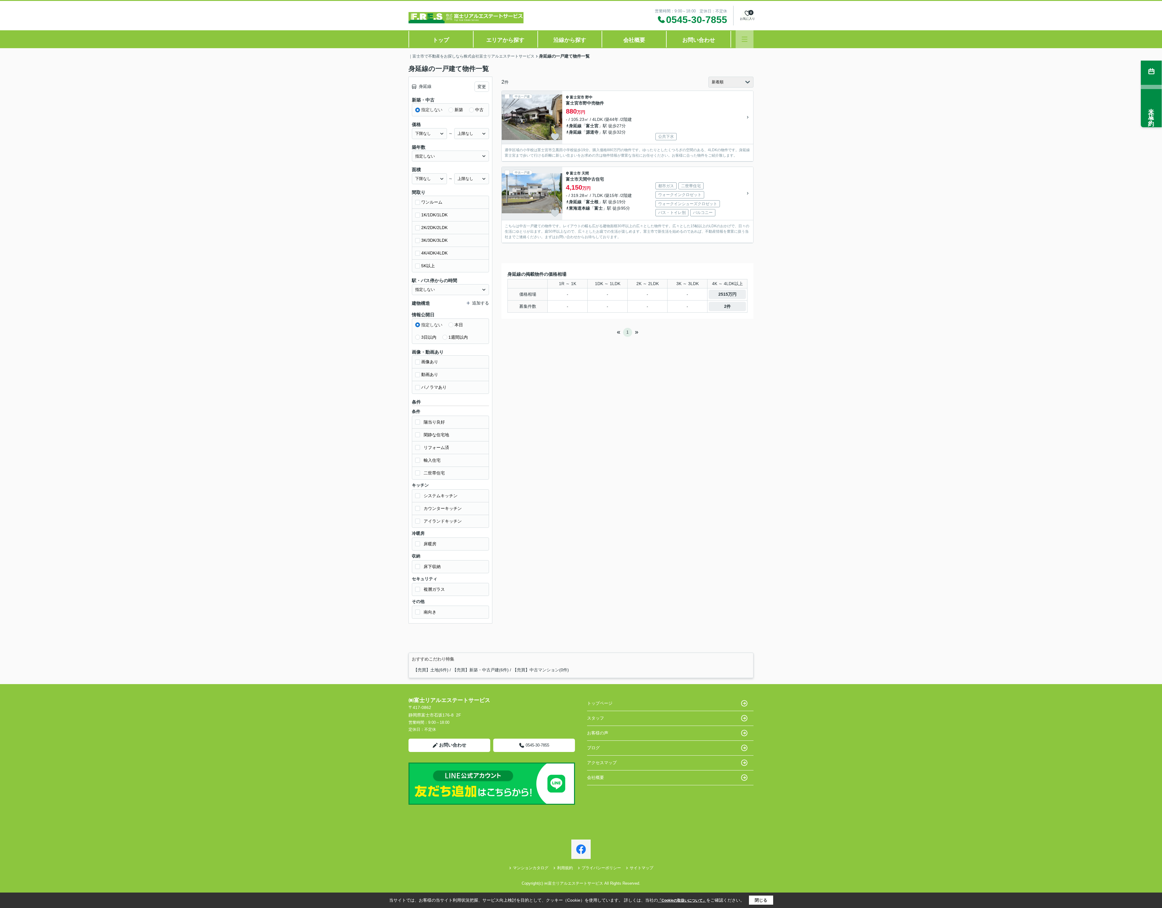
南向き (430, 612)
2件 (727, 306)
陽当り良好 (434, 422)
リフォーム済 (436, 447)
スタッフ (595, 718)
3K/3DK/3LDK (434, 240)
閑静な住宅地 (436, 434)
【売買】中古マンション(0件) (541, 669)
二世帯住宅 (434, 473)
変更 (482, 86)
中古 (479, 109)
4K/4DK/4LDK (434, 253)
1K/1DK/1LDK (434, 214)
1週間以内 (458, 337)
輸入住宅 (432, 460)
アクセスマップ (602, 762)
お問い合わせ (698, 40)
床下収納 (432, 566)
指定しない (431, 109)
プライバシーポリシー (601, 868)
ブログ (593, 747)
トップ (441, 40)
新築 (459, 109)
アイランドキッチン (443, 521)
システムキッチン (441, 495)
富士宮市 (577, 97)
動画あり (429, 374)
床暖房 (430, 543)
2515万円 (727, 294)
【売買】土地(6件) (430, 669)
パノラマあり (434, 387)
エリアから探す (505, 40)
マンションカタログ (530, 868)
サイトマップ (641, 868)
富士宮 (592, 125)
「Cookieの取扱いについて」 (682, 900)
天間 (585, 173)
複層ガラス (434, 589)
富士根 (592, 201)
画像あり (429, 361)
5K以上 (428, 265)
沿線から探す (569, 40)
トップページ (599, 703)
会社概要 (634, 40)
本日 (459, 324)
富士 (598, 208)
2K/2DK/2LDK (434, 227)
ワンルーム (431, 202)
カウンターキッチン (443, 508)
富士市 (575, 173)
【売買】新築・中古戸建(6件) (480, 669)
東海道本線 (579, 208)
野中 (588, 97)
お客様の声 (597, 732)
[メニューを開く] (744, 39)
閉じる (761, 900)
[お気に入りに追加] (555, 137)
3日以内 (428, 337)
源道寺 (592, 132)
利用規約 (565, 868)
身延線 (575, 125)
